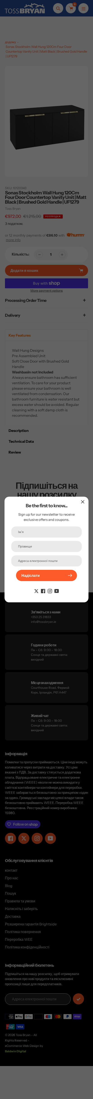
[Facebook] (43, 590)
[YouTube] (56, 590)
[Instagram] (50, 590)
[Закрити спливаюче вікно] (83, 502)
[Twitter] (36, 590)
